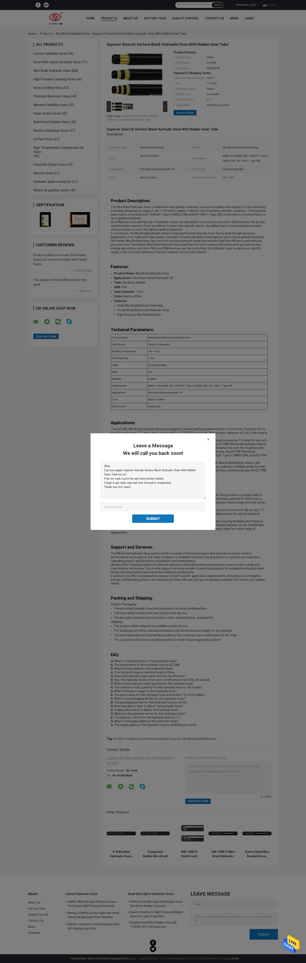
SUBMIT (153, 518)
